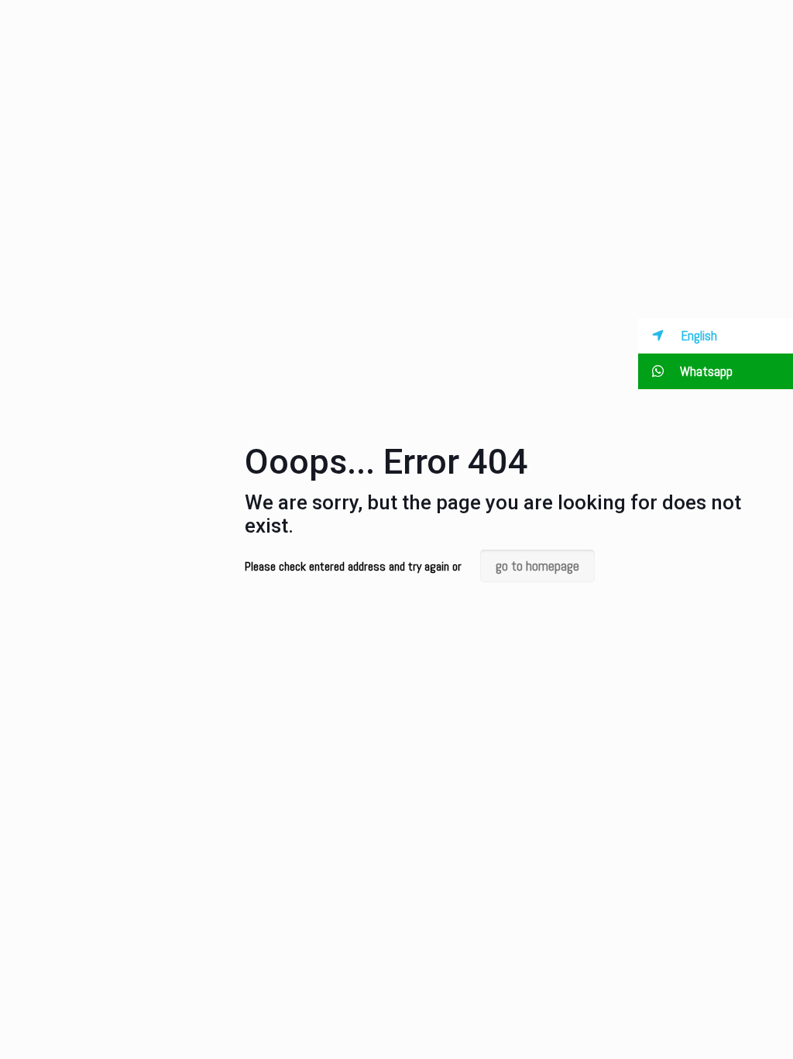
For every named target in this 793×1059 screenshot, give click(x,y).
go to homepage (537, 565)
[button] (715, 336)
